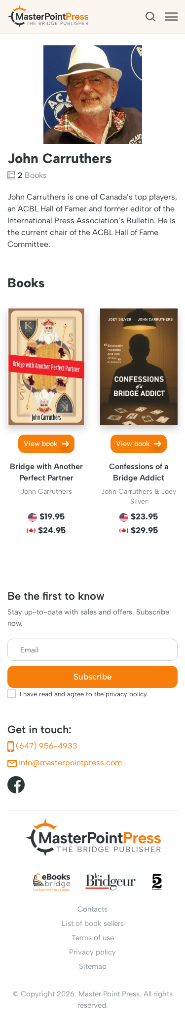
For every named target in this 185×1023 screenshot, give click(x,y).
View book (42, 444)
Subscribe (93, 677)
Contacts (92, 909)
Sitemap (93, 966)
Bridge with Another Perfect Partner (46, 472)
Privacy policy (92, 952)
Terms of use (93, 937)
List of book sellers (93, 923)
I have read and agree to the (83, 694)
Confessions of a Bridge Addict (138, 472)
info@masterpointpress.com (69, 762)
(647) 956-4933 (45, 745)
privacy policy (126, 694)
